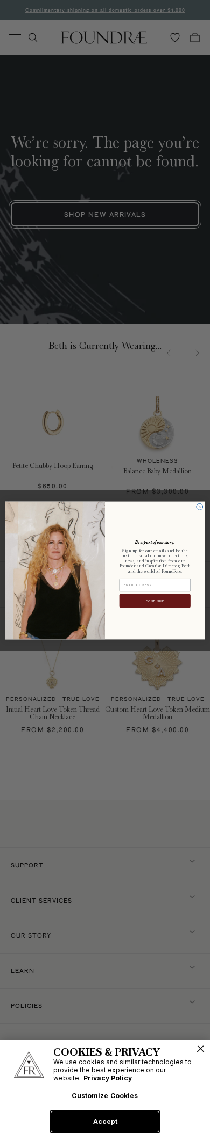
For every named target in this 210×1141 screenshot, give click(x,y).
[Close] (200, 1049)
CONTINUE (155, 601)
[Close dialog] (200, 506)
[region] (105, 1090)
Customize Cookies (105, 1096)
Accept (105, 1121)
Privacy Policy (107, 1078)
